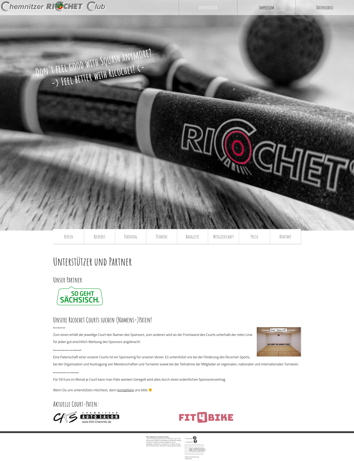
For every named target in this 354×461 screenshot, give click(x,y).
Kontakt (285, 236)
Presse (254, 236)
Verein (68, 236)
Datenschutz (324, 7)
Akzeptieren (196, 449)
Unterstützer (208, 7)
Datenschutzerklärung (192, 456)
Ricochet (99, 236)
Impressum (266, 7)
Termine (162, 236)
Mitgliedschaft (223, 236)
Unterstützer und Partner (92, 261)
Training (130, 236)
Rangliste (192, 236)
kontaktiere (125, 390)
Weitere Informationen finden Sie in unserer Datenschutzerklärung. (159, 448)
